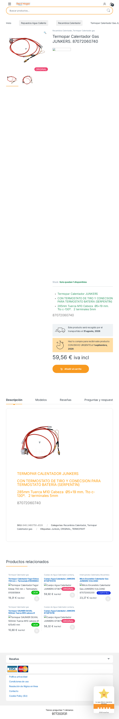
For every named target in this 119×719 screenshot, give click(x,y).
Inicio (8, 23)
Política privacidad (18, 676)
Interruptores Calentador (90, 575)
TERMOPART (78, 529)
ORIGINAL (66, 529)
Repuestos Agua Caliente (33, 23)
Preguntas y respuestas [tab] (100, 400)
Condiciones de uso (19, 681)
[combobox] (55, 10)
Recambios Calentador (69, 23)
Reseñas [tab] (65, 400)
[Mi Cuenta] (104, 4)
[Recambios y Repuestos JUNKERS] (62, 164)
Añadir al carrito (73, 369)
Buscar (108, 10)
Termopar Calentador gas (84, 30)
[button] (45, 33)
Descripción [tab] (14, 400)
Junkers (55, 529)
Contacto (13, 691)
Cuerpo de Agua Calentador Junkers (59, 575)
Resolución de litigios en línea (23, 686)
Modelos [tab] (41, 400)
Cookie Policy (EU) (18, 696)
